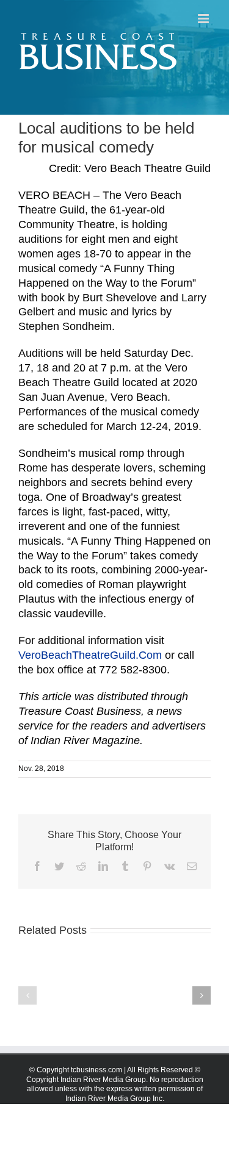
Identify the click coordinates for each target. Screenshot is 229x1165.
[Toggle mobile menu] (204, 18)
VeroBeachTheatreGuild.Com (90, 655)
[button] (27, 995)
